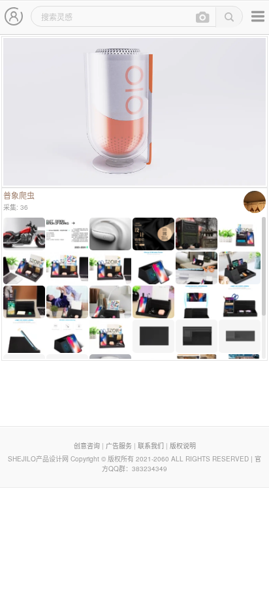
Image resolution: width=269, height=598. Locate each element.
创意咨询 (87, 445)
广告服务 (119, 445)
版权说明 (183, 445)
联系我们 (151, 445)
